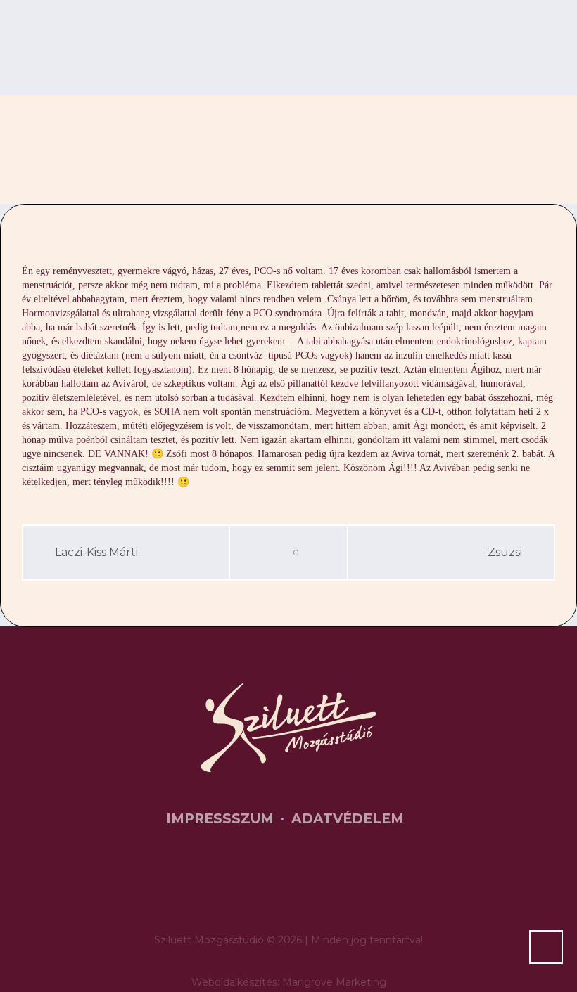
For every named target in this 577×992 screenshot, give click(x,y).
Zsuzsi (505, 552)
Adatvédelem (347, 819)
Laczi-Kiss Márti (96, 552)
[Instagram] (312, 887)
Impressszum (220, 819)
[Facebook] (269, 887)
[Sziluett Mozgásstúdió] (288, 727)
